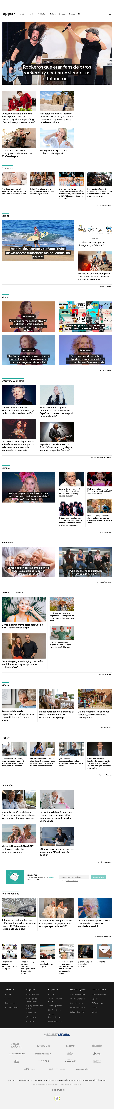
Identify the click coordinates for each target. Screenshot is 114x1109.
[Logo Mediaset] (57, 1036)
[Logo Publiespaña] (57, 1069)
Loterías (7, 999)
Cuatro (95, 1007)
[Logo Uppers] (43, 1061)
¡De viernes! (31, 1017)
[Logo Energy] (97, 1054)
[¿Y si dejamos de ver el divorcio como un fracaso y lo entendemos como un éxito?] (14, 179)
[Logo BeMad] (16, 1061)
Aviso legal (11, 1080)
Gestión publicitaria (87, 1080)
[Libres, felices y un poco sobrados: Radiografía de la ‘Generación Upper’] (28, 951)
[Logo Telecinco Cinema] (70, 1061)
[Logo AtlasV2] (30, 1069)
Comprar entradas (78, 994)
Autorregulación (55, 1005)
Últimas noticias (11, 1003)
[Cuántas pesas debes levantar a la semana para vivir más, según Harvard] (62, 633)
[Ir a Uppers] (9, 14)
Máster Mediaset (55, 1021)
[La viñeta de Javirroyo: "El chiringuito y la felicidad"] (95, 230)
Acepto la (69, 880)
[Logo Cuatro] (70, 1046)
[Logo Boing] (70, 1054)
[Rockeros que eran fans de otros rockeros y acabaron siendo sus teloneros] (57, 53)
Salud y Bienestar (19, 592)
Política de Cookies (73, 1080)
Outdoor (30, 1021)
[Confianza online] (57, 1100)
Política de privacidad (41, 1080)
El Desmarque (98, 1003)
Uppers (95, 999)
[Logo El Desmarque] (17, 1053)
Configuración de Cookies (57, 1080)
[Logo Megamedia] (58, 1089)
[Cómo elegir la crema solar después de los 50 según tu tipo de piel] (24, 609)
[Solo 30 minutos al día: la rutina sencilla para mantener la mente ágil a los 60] (42, 179)
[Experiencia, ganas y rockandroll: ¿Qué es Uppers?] (9, 951)
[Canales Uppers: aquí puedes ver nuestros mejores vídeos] (85, 316)
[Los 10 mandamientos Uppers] (47, 951)
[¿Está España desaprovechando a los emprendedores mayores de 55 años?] (71, 749)
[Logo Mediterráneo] (84, 1069)
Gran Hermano (32, 994)
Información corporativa (24, 1080)
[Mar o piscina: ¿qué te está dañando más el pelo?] (57, 138)
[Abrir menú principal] (110, 14)
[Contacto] (104, 951)
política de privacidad (72, 880)
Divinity (95, 1012)
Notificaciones (54, 1010)
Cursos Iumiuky (76, 1003)
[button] (28, 316)
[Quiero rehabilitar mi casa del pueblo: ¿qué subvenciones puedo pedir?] (95, 699)
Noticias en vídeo (11, 1007)
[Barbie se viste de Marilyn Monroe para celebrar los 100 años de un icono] (99, 479)
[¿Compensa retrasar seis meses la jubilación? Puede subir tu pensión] (57, 836)
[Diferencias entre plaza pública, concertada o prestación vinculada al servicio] (95, 908)
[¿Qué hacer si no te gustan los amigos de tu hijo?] (85, 562)
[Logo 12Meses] (97, 1061)
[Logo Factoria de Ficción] (43, 1054)
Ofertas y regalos (77, 999)
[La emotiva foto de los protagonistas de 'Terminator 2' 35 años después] (19, 138)
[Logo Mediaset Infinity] (16, 1046)
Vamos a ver (31, 1012)
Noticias (8, 994)
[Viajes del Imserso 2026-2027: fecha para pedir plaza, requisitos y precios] (19, 833)
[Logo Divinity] (97, 1046)
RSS (96, 1080)
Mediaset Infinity (99, 994)
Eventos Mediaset (77, 1007)
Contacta (52, 994)
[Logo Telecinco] (43, 1046)
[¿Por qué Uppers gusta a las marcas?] (85, 951)
